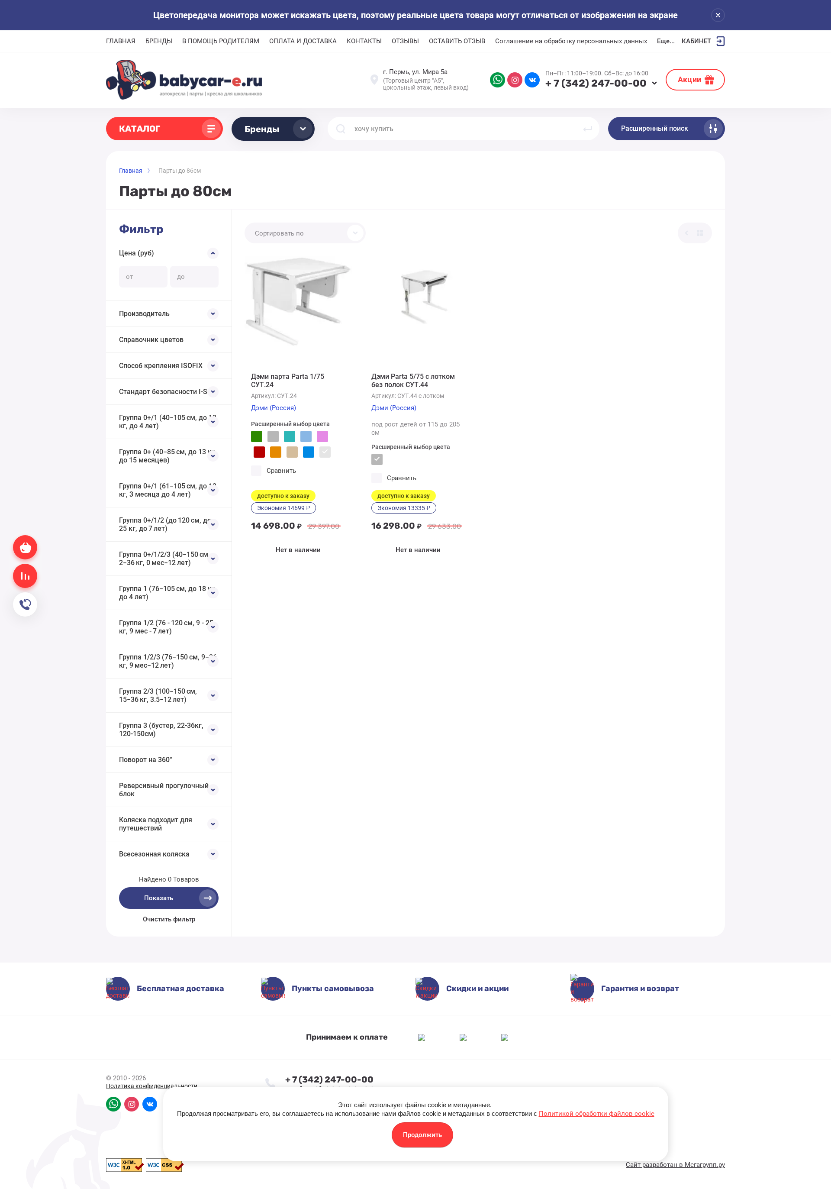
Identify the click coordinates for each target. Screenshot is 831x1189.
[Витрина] (700, 233)
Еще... (666, 41)
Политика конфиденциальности (151, 1085)
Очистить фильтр (169, 919)
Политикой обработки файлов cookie (596, 1114)
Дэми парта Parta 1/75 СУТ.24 (287, 380)
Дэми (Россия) (273, 408)
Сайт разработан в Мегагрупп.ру (675, 1165)
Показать (158, 898)
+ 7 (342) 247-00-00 (596, 83)
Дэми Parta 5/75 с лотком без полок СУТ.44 (413, 380)
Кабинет (696, 41)
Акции (689, 79)
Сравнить (281, 471)
